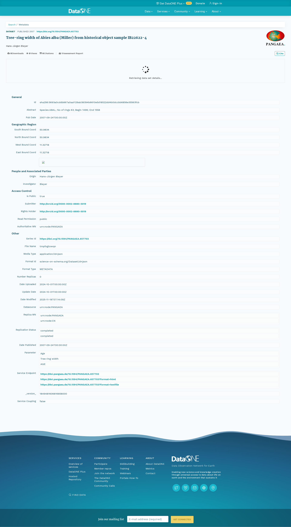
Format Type (29, 269)
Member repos (102, 468)
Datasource (29, 307)
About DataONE (155, 463)
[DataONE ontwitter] (176, 488)
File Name (30, 246)
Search (12, 24)
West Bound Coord (25, 144)
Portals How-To (129, 478)
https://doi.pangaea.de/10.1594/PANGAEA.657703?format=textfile (79, 384)
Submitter (30, 203)
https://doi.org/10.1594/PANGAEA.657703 (58, 31)
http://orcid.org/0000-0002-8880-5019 (63, 203)
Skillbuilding (127, 463)
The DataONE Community (102, 479)
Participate (100, 463)
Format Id (30, 261)
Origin (33, 176)
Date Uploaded (28, 284)
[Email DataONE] (194, 488)
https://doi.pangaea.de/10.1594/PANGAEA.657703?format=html (78, 379)
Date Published (27, 345)
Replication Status (26, 329)
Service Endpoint (26, 373)
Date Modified (28, 299)
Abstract (31, 109)
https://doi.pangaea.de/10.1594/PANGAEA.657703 (69, 374)
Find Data (79, 494)
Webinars (125, 473)
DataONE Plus (77, 471)
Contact (150, 473)
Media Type (29, 253)
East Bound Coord (26, 152)
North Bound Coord (25, 137)
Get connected (182, 519)
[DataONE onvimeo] (185, 488)
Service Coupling (26, 401)
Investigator (29, 184)
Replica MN (29, 314)
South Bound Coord (25, 129)
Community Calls (104, 485)
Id (35, 102)
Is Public (31, 196)
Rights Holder (28, 211)
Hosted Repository (75, 478)
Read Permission (27, 219)
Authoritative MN (26, 226)
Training (124, 468)
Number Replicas (26, 276)
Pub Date (31, 117)
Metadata (24, 24)
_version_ (30, 393)
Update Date (29, 291)
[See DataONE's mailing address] (213, 488)
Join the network (104, 473)
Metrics (150, 468)
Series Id (31, 238)
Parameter (30, 352)
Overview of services (75, 465)
